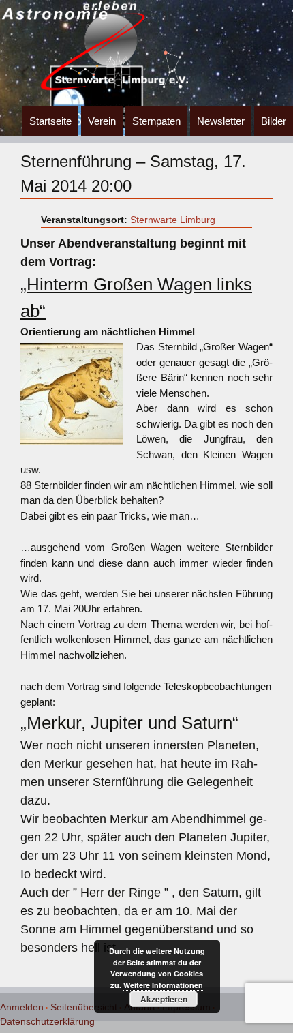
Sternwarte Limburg (172, 219)
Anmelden (22, 1007)
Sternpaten (156, 121)
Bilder (273, 121)
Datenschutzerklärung (47, 1021)
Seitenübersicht (83, 1007)
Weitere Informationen (163, 985)
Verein (102, 121)
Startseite (50, 121)
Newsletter (221, 121)
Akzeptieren (163, 999)
